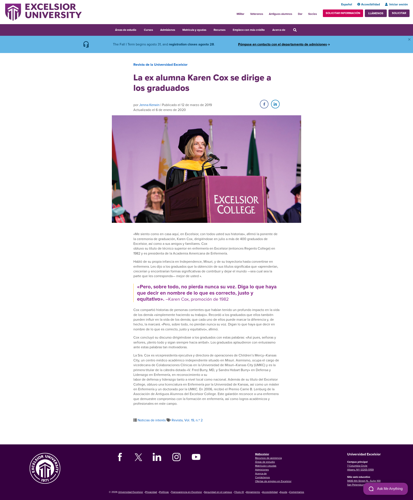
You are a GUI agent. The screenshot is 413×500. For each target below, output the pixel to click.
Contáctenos (262, 477)
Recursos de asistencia (268, 458)
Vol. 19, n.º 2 (193, 420)
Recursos (219, 30)
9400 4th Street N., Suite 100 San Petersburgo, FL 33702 (364, 482)
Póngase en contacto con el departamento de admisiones (282, 44)
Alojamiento (253, 492)
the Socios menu (319, 13)
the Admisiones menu (178, 29)
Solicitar (399, 13)
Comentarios (296, 492)
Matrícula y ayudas (194, 30)
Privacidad (151, 492)
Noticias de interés (152, 420)
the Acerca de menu (288, 29)
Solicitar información (343, 13)
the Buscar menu (301, 29)
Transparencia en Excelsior (186, 492)
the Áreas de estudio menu (139, 29)
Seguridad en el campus (218, 492)
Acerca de (278, 30)
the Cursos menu (156, 29)
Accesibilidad (370, 4)
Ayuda (283, 492)
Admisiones (167, 30)
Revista (177, 420)
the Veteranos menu (265, 13)
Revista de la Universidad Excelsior (160, 64)
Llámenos (375, 13)
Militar (240, 14)
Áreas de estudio (125, 30)
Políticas (164, 492)
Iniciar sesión (398, 4)
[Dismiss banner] (409, 39)
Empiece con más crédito (249, 30)
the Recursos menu (228, 29)
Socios (312, 14)
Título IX (239, 492)
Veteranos (256, 14)
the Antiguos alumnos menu (294, 13)
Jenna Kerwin (149, 104)
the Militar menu (247, 13)
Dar (300, 14)
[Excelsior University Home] (43, 11)
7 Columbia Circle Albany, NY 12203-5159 (360, 467)
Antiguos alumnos (280, 14)
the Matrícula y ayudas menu (209, 29)
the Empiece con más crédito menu (268, 29)
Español (346, 4)
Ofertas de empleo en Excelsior (273, 481)
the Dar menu (305, 13)
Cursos (148, 30)
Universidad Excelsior (130, 492)
